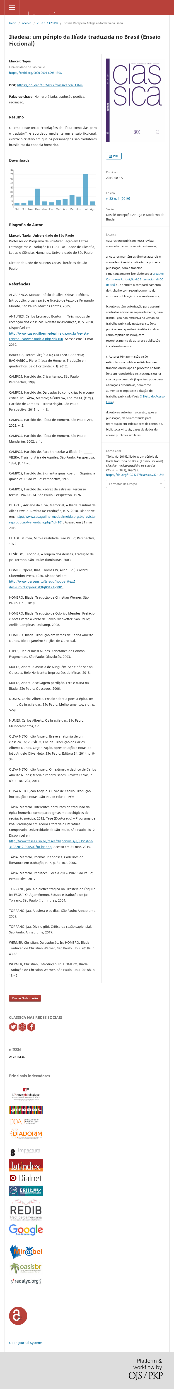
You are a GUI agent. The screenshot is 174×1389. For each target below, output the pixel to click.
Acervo (26, 23)
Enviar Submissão (25, 998)
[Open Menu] (12, 7)
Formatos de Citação (123, 484)
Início (12, 23)
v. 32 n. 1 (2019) (47, 23)
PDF (115, 156)
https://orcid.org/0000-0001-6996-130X (35, 72)
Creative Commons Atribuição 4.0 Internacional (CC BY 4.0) (135, 279)
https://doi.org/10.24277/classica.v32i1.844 (50, 85)
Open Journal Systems (26, 1342)
